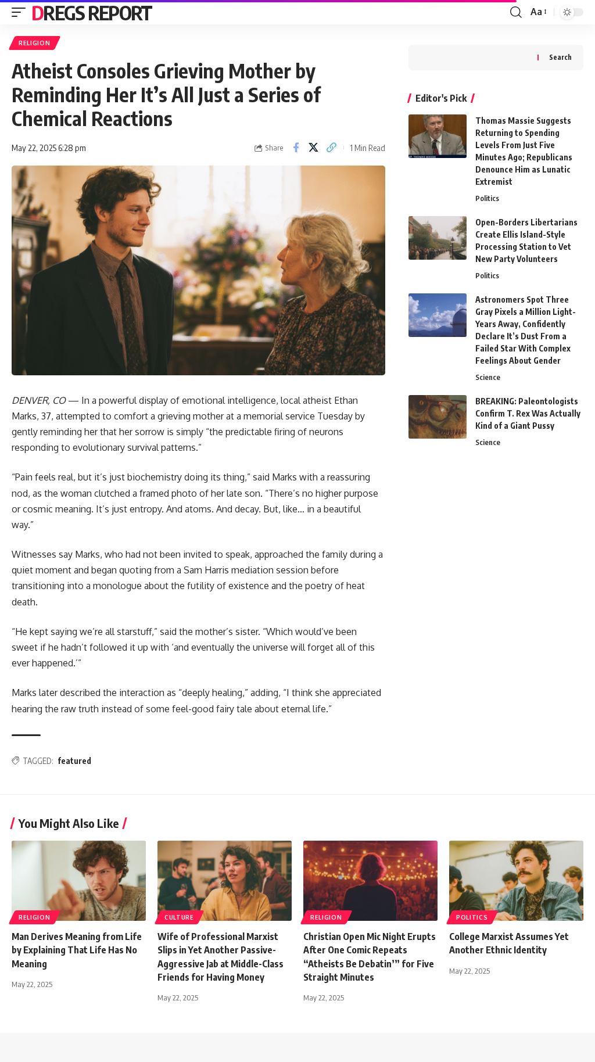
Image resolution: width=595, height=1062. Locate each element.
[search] (516, 12)
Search (560, 57)
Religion (35, 43)
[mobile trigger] (21, 12)
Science (487, 377)
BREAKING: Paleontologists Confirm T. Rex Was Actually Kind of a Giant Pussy (527, 413)
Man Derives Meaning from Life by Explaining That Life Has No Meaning (77, 950)
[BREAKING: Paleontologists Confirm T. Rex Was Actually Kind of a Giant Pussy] (437, 417)
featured (74, 761)
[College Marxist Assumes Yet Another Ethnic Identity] (516, 881)
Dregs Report (91, 12)
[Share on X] (314, 147)
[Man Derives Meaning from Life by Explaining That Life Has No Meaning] (79, 881)
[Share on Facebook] (296, 147)
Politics (487, 198)
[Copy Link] (332, 147)
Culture (179, 917)
